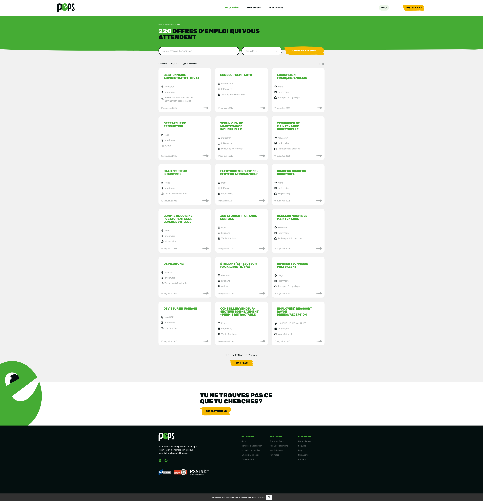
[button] (384, 7)
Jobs (244, 441)
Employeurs (254, 8)
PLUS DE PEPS (276, 8)
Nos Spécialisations (279, 446)
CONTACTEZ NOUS (216, 411)
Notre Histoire (304, 441)
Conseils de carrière (251, 450)
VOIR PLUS (241, 362)
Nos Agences (304, 455)
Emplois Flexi (248, 459)
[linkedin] (160, 460)
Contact (302, 459)
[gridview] (319, 64)
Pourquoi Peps (277, 441)
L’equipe (302, 446)
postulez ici (414, 7)
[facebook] (166, 460)
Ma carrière (232, 8)
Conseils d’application (252, 446)
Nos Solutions (276, 450)
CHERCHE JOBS (304, 50)
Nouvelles (274, 455)
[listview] (323, 64)
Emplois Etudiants (250, 455)
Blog (300, 450)
